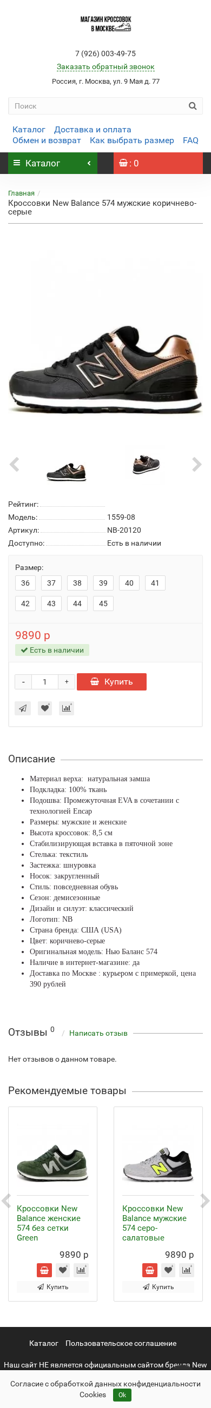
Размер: (29, 567)
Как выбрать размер (132, 140)
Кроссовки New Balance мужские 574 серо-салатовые (154, 1223)
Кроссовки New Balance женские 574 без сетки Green (49, 1223)
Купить (118, 681)
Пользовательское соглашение (120, 1343)
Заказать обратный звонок (106, 66)
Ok (122, 1395)
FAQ (191, 140)
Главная (21, 193)
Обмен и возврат (46, 140)
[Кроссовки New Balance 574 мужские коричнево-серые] (105, 331)
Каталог (28, 129)
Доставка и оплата (92, 129)
